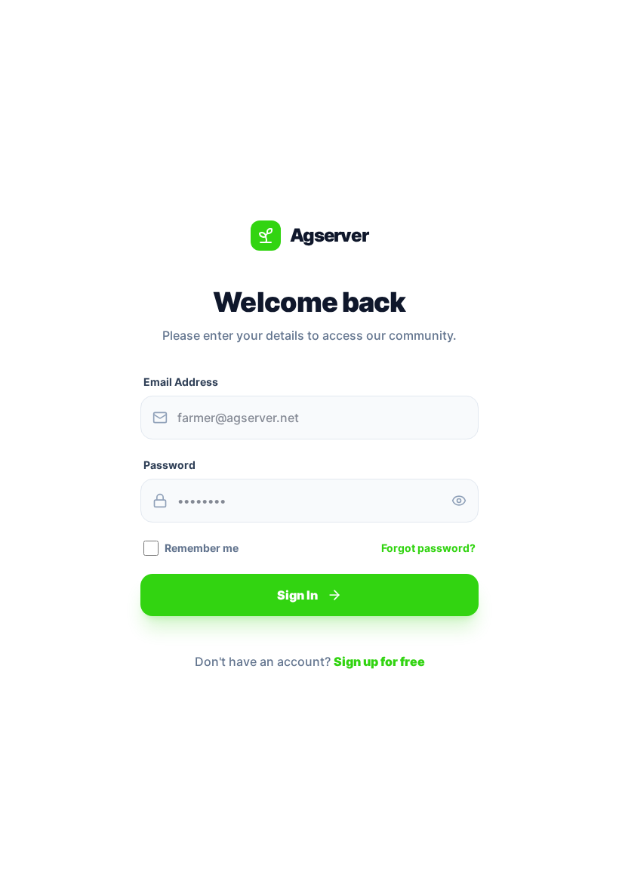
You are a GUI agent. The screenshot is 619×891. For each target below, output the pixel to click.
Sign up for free (379, 661)
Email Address (180, 381)
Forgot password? (428, 547)
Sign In (297, 595)
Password (169, 464)
